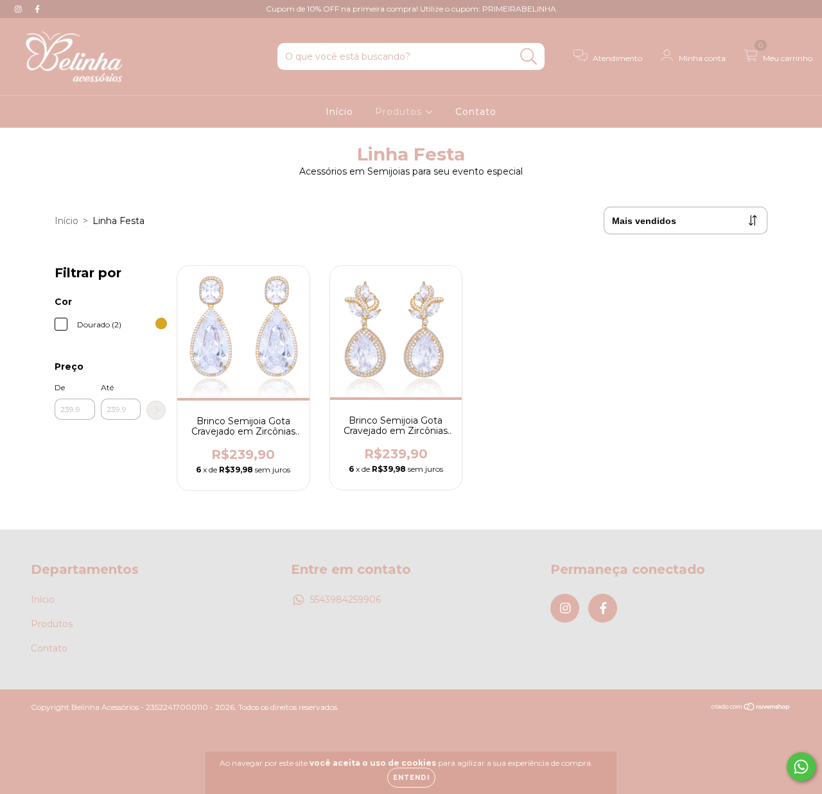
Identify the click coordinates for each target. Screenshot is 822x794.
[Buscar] (529, 57)
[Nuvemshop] (751, 708)
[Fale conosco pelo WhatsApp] (801, 766)
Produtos (400, 111)
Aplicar (156, 410)
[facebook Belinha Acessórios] (37, 9)
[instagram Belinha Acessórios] (19, 9)
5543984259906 (345, 599)
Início (339, 111)
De (60, 387)
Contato (475, 111)
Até (107, 387)
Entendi (411, 777)
